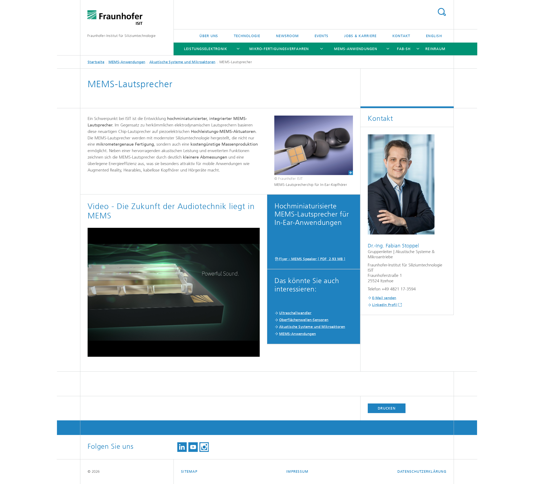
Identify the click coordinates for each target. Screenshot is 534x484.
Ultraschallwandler (295, 313)
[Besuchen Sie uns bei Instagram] (204, 447)
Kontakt (401, 36)
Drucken (386, 408)
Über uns (208, 36)
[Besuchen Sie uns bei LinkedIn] (182, 447)
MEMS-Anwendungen (355, 49)
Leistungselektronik (205, 49)
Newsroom (287, 36)
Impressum (297, 471)
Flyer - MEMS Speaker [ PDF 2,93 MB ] (312, 259)
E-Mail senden (384, 298)
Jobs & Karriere (360, 36)
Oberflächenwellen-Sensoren (304, 320)
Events (322, 36)
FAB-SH (404, 49)
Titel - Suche (441, 12)
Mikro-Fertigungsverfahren (279, 49)
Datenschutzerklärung (421, 471)
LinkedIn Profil (384, 305)
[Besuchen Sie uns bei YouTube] (193, 447)
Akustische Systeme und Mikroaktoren (182, 62)
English (434, 36)
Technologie (247, 36)
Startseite (96, 62)
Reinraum (435, 49)
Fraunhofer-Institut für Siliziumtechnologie (121, 36)
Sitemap (189, 471)
